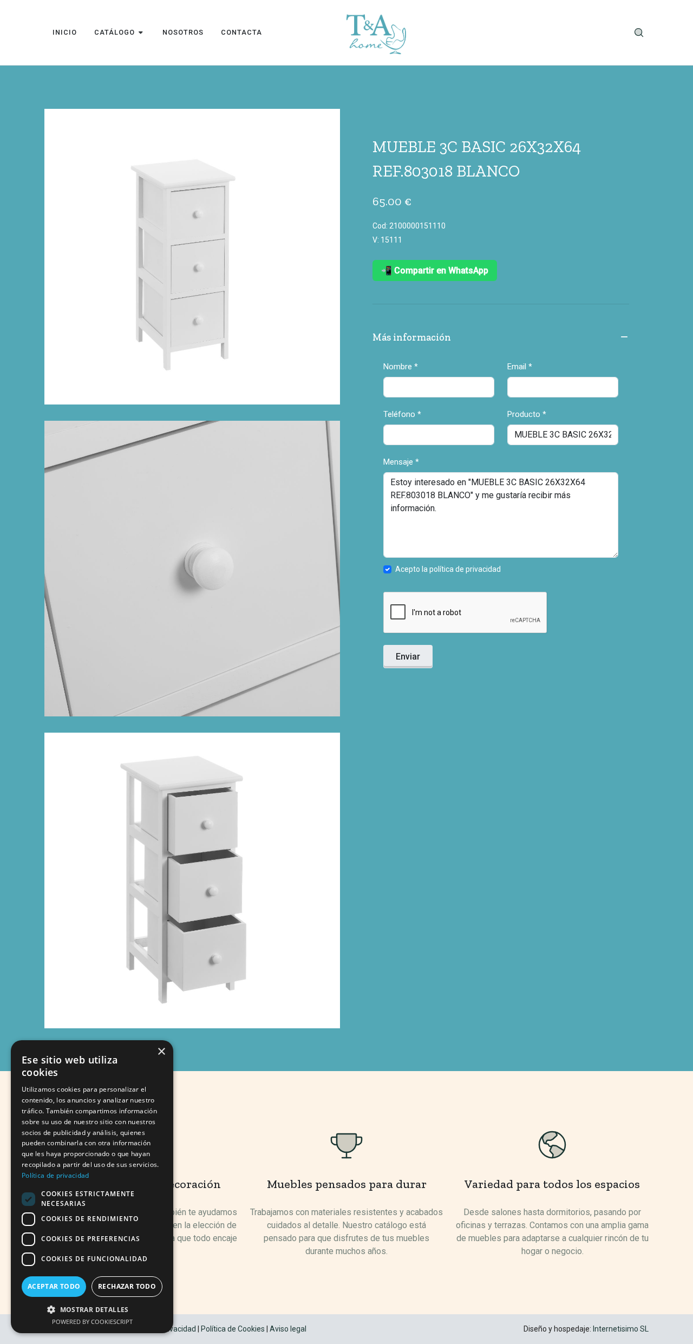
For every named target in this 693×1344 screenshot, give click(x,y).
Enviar (408, 656)
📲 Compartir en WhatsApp (434, 270)
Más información (411, 337)
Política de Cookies (233, 1329)
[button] (92, 1309)
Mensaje (401, 462)
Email (519, 366)
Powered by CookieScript (92, 1321)
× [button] (161, 1052)
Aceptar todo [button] (54, 1286)
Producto (526, 414)
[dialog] (92, 1186)
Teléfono (402, 414)
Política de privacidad (55, 1175)
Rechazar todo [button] (127, 1286)
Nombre (400, 366)
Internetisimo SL (621, 1329)
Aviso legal (288, 1329)
